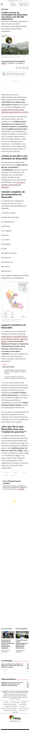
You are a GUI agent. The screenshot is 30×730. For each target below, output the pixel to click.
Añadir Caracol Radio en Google (14, 74)
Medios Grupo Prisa (15, 721)
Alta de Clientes (22, 704)
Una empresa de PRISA (15, 717)
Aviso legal (22, 706)
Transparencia (22, 710)
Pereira (5, 9)
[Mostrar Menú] (1, 4)
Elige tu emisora (24, 5)
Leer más (21, 489)
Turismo (24, 472)
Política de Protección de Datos (9, 708)
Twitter (20, 67)
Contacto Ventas (14, 702)
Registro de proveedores (11, 706)
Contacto (6, 702)
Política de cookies (24, 708)
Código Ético (15, 712)
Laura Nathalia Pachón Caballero (13, 61)
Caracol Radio (5, 4)
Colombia (15, 472)
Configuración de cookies (10, 710)
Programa (13, 4)
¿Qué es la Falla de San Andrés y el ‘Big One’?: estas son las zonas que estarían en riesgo (12, 665)
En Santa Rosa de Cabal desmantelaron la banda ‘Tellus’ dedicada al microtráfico (22, 644)
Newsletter (23, 702)
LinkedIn (23, 67)
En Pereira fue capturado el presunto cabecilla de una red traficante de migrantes (7, 644)
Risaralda (6, 472)
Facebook (16, 67)
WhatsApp (27, 67)
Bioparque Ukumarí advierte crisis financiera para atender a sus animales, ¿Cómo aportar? (12, 684)
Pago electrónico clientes (10, 704)
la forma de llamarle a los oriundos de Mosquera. (13, 184)
